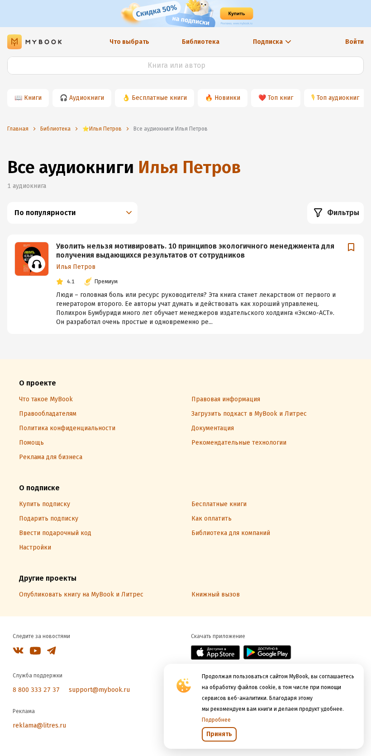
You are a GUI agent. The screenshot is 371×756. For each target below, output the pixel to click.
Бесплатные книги (159, 98)
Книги (33, 98)
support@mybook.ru (99, 690)
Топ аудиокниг (338, 98)
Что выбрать (129, 42)
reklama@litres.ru (39, 725)
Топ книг (280, 98)
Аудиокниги (86, 98)
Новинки (227, 98)
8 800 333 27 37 (36, 690)
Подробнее (216, 720)
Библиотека (200, 42)
